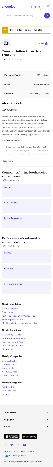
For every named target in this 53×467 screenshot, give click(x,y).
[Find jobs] (47, 16)
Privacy (31, 451)
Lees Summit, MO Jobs (12, 342)
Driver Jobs (7, 312)
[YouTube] (24, 445)
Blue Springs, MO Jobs (12, 346)
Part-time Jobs (9, 391)
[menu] (48, 7)
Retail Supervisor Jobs (12, 319)
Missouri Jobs (8, 349)
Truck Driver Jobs (10, 309)
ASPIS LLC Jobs (9, 372)
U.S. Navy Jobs (9, 365)
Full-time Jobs (8, 387)
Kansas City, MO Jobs (12, 335)
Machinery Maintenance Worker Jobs (19, 323)
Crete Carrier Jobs (11, 375)
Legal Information (11, 451)
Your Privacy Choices (17, 456)
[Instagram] (18, 445)
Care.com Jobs (9, 368)
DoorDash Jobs (9, 361)
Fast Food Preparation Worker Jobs (18, 316)
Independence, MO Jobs (13, 338)
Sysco (5, 59)
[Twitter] (11, 445)
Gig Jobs (6, 394)
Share (41, 43)
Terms (22, 451)
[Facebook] (5, 445)
